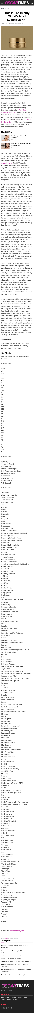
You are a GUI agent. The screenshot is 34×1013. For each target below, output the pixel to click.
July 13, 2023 (14, 139)
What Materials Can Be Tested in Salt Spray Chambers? (16, 961)
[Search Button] (32, 2)
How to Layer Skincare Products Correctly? (21, 136)
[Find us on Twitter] (4, 1008)
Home (2, 8)
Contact (14, 997)
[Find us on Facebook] (1, 1008)
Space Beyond (6, 163)
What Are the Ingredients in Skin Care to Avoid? (21, 144)
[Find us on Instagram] (6, 1008)
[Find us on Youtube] (9, 1008)
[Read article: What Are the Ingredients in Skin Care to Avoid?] (5, 145)
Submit (15, 999)
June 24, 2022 (5, 23)
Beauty (7, 8)
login (6, 938)
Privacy (20, 997)
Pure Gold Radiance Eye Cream (13, 111)
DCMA (25, 997)
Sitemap (9, 999)
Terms (3, 999)
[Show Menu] (2, 2)
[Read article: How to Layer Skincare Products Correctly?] (5, 138)
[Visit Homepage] (17, 2)
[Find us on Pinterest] (11, 1008)
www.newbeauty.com (16, 930)
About (8, 997)
